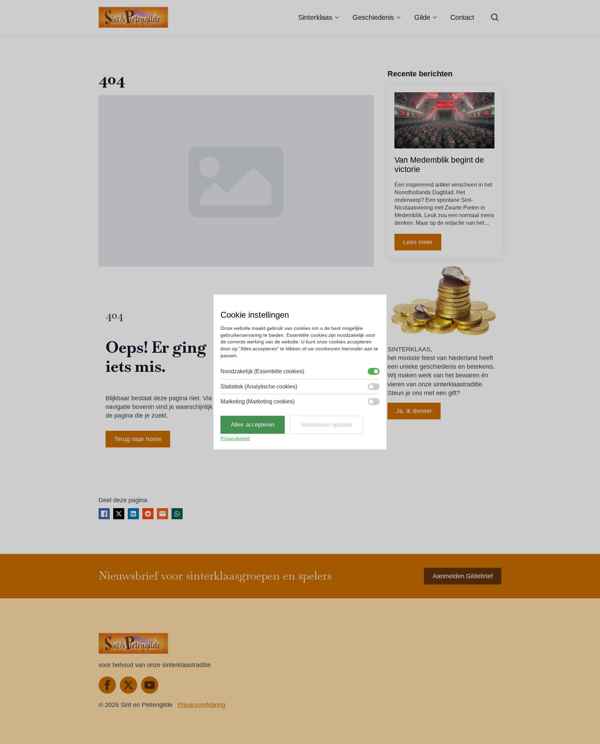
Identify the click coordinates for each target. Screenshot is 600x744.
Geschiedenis (373, 17)
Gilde (422, 17)
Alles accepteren (252, 424)
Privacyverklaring (201, 704)
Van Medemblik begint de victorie (439, 165)
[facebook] (107, 685)
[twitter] (128, 685)
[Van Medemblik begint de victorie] (444, 120)
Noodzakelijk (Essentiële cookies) (262, 371)
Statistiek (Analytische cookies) (258, 386)
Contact (462, 17)
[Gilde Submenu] (436, 17)
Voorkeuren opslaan (326, 424)
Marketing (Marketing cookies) (257, 401)
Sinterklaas (315, 17)
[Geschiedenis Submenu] (400, 17)
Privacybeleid (235, 438)
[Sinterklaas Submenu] (338, 17)
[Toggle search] (494, 17)
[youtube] (149, 685)
